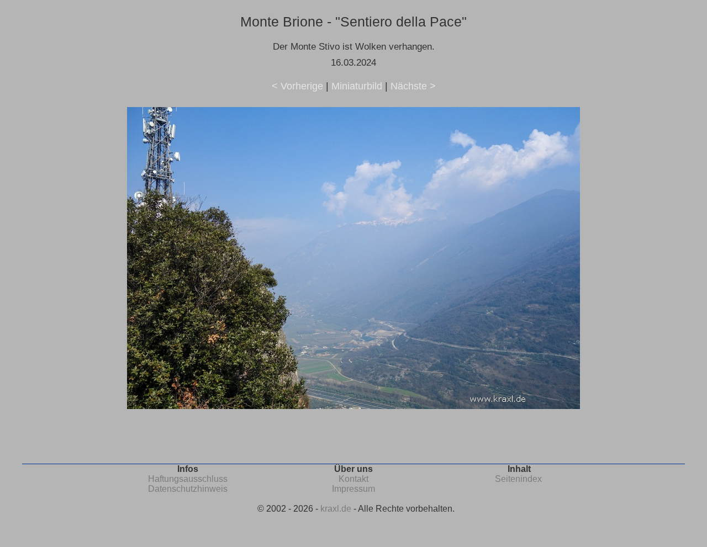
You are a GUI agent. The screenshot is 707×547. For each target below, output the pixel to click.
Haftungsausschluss (188, 479)
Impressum (353, 488)
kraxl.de (335, 508)
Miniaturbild (356, 86)
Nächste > (413, 86)
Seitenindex (518, 479)
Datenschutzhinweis (188, 488)
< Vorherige (297, 86)
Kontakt (353, 479)
